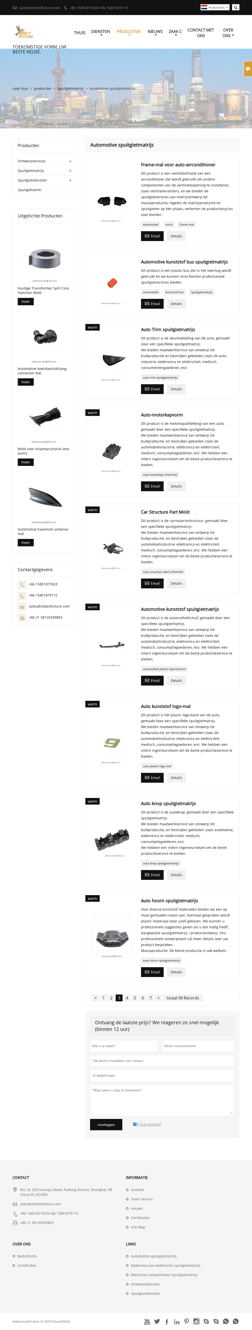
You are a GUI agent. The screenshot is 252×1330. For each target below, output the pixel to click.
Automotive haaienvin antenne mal (43, 531)
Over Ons (228, 32)
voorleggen (106, 1125)
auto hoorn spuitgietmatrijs (161, 960)
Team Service (142, 1199)
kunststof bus (175, 292)
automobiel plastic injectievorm (164, 669)
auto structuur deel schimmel (163, 572)
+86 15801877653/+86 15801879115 (99, 7)
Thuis (79, 32)
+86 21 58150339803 (45, 617)
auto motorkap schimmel (160, 475)
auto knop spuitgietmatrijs (161, 863)
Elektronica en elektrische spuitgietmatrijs (165, 1265)
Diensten (100, 31)
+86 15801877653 (43, 584)
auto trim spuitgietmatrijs (160, 377)
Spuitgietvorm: (30, 189)
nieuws (137, 1208)
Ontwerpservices (32, 161)
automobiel (150, 224)
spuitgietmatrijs (201, 292)
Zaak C (175, 31)
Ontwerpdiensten (145, 1284)
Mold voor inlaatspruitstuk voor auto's (43, 451)
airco (169, 224)
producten (42, 88)
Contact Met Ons (201, 32)
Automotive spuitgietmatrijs (154, 1256)
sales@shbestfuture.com (39, 7)
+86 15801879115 (43, 595)
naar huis (20, 88)
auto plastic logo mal (157, 766)
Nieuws (155, 31)
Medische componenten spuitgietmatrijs (164, 1274)
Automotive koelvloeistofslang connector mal (42, 371)
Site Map (138, 1227)
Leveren (137, 1189)
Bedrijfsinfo (27, 1256)
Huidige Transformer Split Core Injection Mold (43, 290)
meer (25, 301)
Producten (129, 31)
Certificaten (140, 1217)
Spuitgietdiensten (32, 180)
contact (21, 1177)
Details (176, 236)
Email (152, 235)
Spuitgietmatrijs (70, 88)
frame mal (187, 224)
